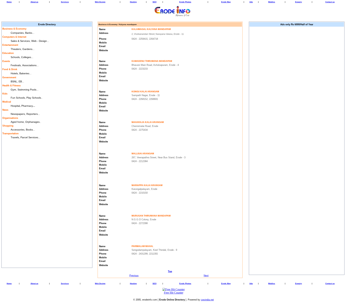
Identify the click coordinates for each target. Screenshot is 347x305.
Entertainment (10, 45)
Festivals (16, 65)
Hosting (133, 2)
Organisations (10, 118)
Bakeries (24, 73)
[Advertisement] (296, 81)
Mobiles (271, 2)
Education (8, 53)
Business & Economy (14, 28)
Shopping (7, 125)
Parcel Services (29, 137)
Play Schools (33, 97)
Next (206, 275)
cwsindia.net (207, 299)
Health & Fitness (11, 85)
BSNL (14, 81)
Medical (6, 101)
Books (29, 129)
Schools (15, 57)
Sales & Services (20, 40)
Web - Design (39, 40)
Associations (29, 65)
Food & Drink (9, 69)
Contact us (330, 2)
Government (9, 77)
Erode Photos (185, 2)
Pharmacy (27, 105)
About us (34, 2)
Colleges (26, 57)
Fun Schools (18, 97)
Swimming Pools (27, 89)
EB (20, 81)
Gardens (27, 49)
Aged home (17, 121)
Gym (13, 89)
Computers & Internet (14, 37)
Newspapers (18, 113)
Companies (17, 32)
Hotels (14, 73)
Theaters (16, 49)
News (5, 110)
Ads (251, 2)
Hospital (15, 105)
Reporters (32, 113)
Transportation (10, 133)
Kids (4, 93)
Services (65, 2)
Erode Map (226, 2)
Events (6, 61)
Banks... (29, 32)
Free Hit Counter (173, 292)
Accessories (17, 129)
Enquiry (298, 2)
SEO (155, 2)
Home (9, 2)
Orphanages (32, 121)
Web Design (100, 2)
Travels (15, 137)
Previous (134, 275)
